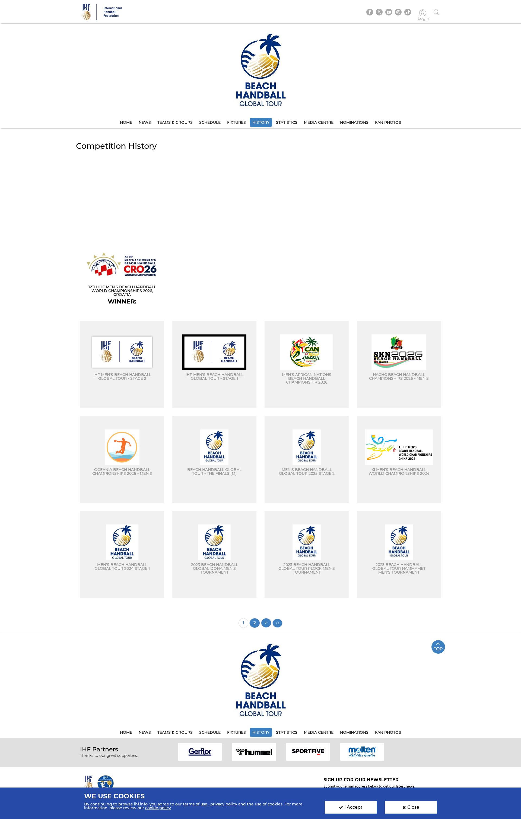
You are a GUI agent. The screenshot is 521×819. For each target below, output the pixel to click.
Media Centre (318, 122)
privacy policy (223, 804)
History (260, 122)
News (145, 122)
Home (126, 122)
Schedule (210, 122)
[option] (200, 751)
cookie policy (158, 807)
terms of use (195, 804)
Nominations (354, 122)
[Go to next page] (266, 623)
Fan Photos (388, 122)
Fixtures (236, 122)
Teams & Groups (175, 122)
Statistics (286, 122)
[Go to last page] (277, 623)
